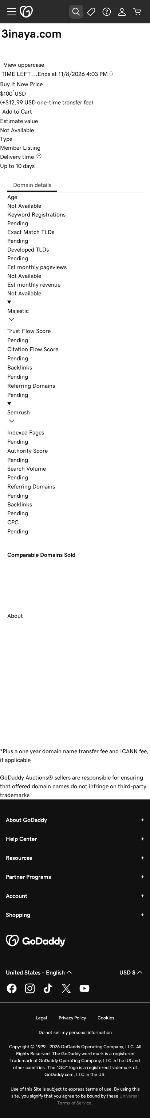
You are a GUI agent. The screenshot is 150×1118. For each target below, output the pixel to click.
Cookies (106, 1017)
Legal (41, 1017)
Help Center (21, 839)
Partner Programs (28, 877)
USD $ (127, 972)
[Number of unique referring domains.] (60, 486)
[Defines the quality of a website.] (53, 450)
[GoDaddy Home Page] (36, 941)
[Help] (107, 12)
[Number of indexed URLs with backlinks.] (49, 432)
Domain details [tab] (32, 185)
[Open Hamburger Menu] (9, 12)
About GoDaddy (26, 820)
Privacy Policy (72, 1017)
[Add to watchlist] (8, 54)
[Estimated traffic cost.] (24, 522)
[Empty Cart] (137, 12)
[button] (75, 316)
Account (16, 896)
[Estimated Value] (43, 121)
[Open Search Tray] (76, 12)
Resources (19, 858)
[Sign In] (122, 12)
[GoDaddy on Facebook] (11, 992)
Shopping (18, 915)
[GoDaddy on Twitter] (66, 992)
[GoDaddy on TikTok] (48, 992)
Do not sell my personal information (75, 1032)
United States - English (35, 972)
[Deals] (91, 12)
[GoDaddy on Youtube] (84, 992)
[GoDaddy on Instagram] (30, 992)
